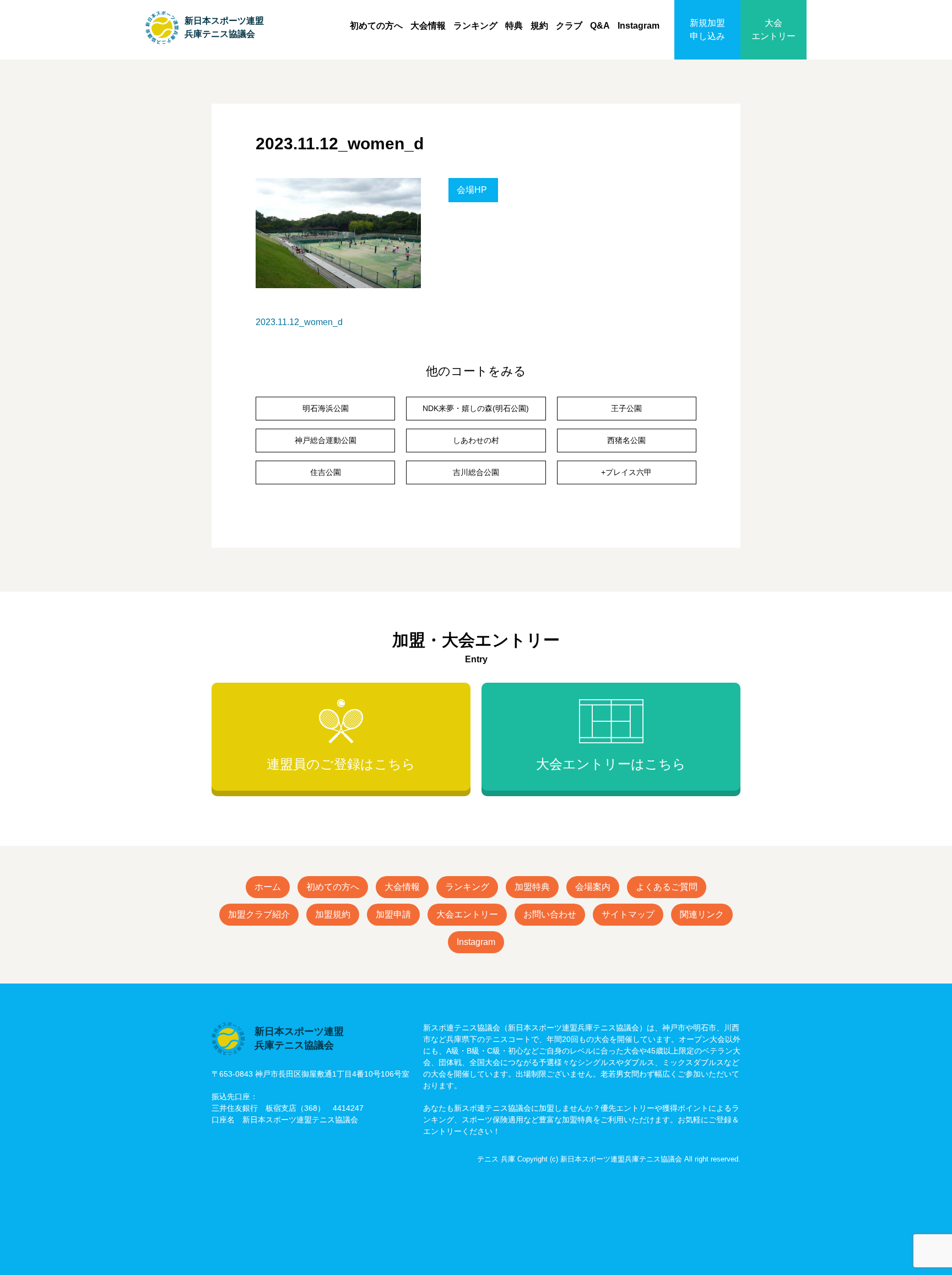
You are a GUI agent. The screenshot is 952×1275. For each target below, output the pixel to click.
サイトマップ (628, 914)
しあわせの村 (476, 440)
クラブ (569, 25)
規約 (539, 25)
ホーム (268, 887)
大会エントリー (773, 29)
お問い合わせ (549, 914)
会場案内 (592, 887)
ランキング (475, 25)
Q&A (600, 25)
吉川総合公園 (476, 472)
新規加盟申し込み (707, 29)
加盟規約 (332, 914)
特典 (514, 25)
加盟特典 (532, 887)
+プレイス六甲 (626, 472)
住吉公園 (325, 472)
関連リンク (702, 914)
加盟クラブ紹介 (259, 914)
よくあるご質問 (666, 887)
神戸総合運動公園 (325, 440)
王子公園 (626, 408)
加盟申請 (393, 914)
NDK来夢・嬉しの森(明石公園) (476, 408)
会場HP (472, 190)
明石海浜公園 (325, 408)
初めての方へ (376, 25)
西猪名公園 (626, 440)
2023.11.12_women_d (299, 322)
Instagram (638, 25)
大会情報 (428, 25)
